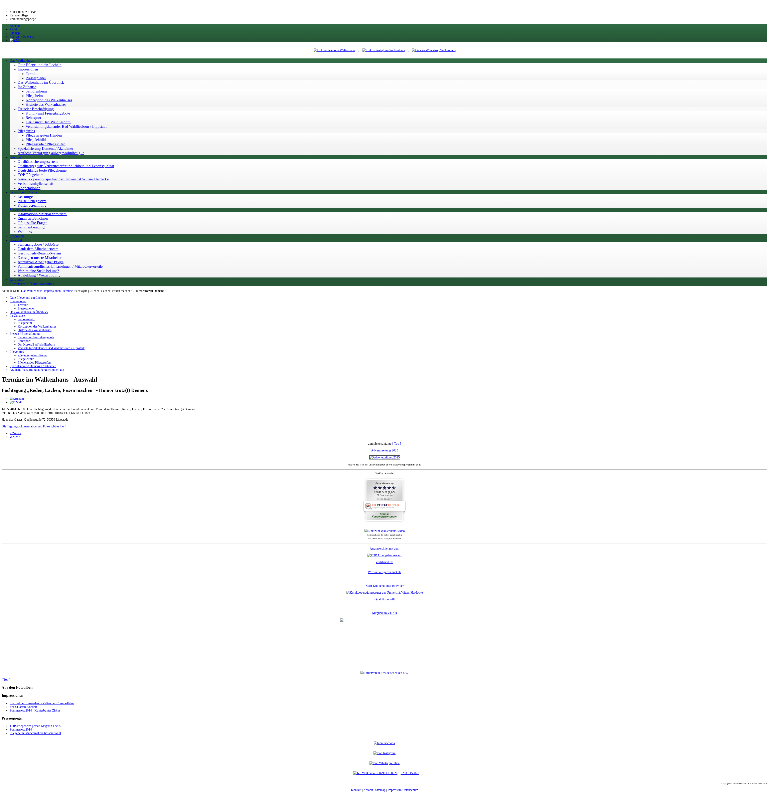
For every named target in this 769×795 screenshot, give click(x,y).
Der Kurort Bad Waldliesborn (36, 344)
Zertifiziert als (384, 562)
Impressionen (52, 290)
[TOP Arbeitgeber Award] (384, 555)
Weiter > (15, 436)
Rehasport (24, 341)
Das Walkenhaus (31, 290)
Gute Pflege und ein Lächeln (28, 297)
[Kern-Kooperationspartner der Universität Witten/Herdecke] (384, 592)
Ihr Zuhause (17, 315)
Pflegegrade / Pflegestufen (34, 362)
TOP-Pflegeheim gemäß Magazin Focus (35, 726)
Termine (67, 290)
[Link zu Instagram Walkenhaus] (384, 50)
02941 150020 (410, 773)
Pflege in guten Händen (32, 355)
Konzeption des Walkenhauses (37, 326)
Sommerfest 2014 (21, 729)
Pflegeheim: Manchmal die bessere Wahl (35, 733)
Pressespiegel (26, 308)
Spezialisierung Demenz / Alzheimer (33, 366)
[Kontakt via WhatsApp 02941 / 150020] (384, 763)
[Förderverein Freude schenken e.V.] (384, 672)
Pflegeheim (25, 323)
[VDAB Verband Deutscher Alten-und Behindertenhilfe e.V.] (384, 666)
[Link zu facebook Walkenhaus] (334, 50)
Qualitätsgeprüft (384, 599)
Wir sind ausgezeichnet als (384, 572)
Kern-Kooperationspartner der (384, 585)
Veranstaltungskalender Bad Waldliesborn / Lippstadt (51, 348)
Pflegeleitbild (26, 359)
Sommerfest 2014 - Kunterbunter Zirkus (35, 710)
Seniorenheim (26, 319)
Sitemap (380, 790)
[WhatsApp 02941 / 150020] (434, 50)
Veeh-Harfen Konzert (23, 707)
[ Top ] (396, 443)
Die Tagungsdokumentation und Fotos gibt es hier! (34, 426)
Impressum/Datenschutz (403, 790)
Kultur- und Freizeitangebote (36, 337)
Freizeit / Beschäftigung (25, 333)
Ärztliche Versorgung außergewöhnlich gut (37, 369)
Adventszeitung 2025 (384, 450)
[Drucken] (17, 398)
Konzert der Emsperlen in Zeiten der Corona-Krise (42, 703)
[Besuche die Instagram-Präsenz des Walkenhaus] (384, 753)
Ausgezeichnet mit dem (384, 548)
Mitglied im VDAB (384, 613)
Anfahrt (368, 790)
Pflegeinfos (17, 351)
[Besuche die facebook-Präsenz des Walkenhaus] (384, 743)
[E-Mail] (16, 402)
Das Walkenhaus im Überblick (29, 312)
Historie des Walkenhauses (34, 330)
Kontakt (356, 790)
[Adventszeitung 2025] (384, 457)
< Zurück (15, 433)
